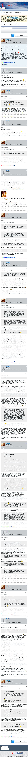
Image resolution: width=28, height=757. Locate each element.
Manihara (8, 69)
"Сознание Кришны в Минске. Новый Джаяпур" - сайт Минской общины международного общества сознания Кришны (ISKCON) (14, 189)
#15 (26, 686)
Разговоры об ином (18, 12)
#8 (26, 268)
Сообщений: (18, 42)
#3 (26, 96)
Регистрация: (8, 42)
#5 (26, 147)
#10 (26, 373)
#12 (26, 537)
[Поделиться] (26, 43)
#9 (26, 305)
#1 (26, 45)
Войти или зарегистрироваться (21, 0)
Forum (4, 12)
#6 (26, 177)
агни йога (5, 64)
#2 (26, 75)
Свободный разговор (9, 12)
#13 (26, 592)
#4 (26, 127)
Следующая (22, 35)
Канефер (8, 39)
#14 (26, 625)
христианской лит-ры (13, 203)
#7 (26, 220)
